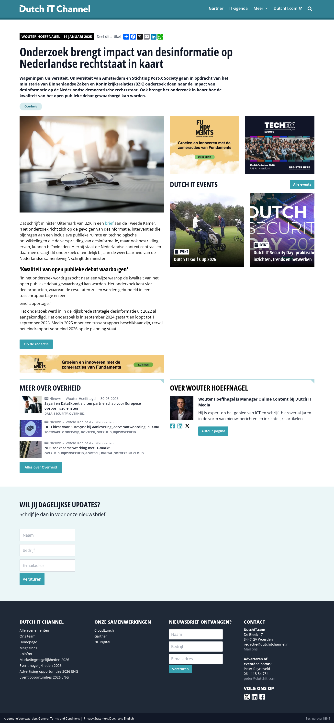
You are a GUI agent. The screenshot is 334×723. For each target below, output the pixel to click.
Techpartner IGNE (318, 718)
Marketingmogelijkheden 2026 (44, 659)
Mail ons (251, 649)
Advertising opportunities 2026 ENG (49, 671)
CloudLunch (104, 630)
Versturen (32, 579)
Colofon (26, 653)
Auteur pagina (213, 431)
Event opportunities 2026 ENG (44, 677)
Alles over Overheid (41, 467)
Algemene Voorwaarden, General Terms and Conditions (42, 718)
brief (109, 223)
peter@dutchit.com (259, 678)
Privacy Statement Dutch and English (109, 718)
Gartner (100, 636)
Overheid (30, 106)
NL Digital (102, 642)
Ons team (27, 636)
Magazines (28, 648)
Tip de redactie (36, 344)
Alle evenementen (34, 630)
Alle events (302, 184)
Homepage (28, 642)
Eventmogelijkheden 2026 (41, 665)
